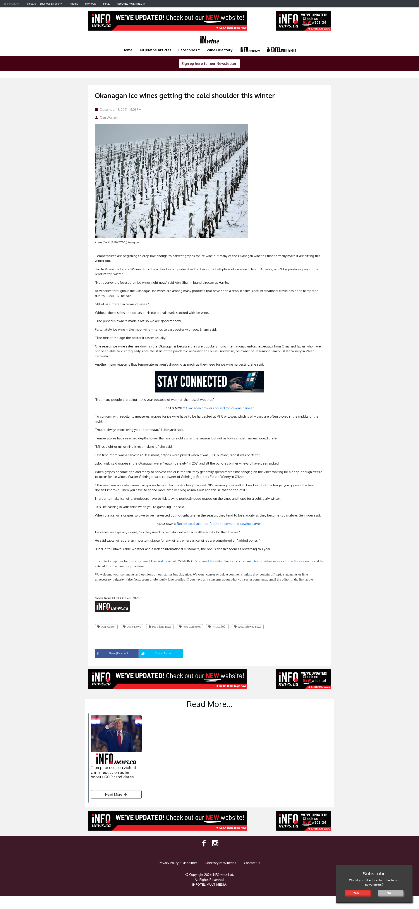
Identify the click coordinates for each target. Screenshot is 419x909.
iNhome (73, 3)
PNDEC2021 (219, 626)
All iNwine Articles (155, 50)
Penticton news (192, 626)
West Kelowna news (249, 626)
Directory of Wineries (220, 863)
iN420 (106, 3)
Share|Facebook (119, 653)
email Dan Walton (155, 561)
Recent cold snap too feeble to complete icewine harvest (220, 524)
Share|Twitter (163, 653)
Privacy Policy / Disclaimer (178, 863)
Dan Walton (109, 118)
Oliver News (134, 626)
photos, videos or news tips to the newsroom (282, 561)
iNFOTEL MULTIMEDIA (131, 3)
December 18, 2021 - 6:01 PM (120, 109)
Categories (187, 50)
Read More (114, 794)
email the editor (212, 561)
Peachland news (161, 626)
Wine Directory (220, 50)
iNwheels (90, 3)
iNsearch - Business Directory (44, 3)
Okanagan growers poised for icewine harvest (220, 408)
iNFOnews (13, 3)
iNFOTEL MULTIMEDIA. (209, 884)
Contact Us (252, 863)
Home (127, 50)
